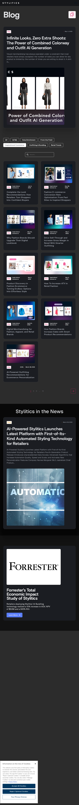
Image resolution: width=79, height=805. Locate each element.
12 (43, 391)
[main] (19, 782)
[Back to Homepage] (11, 3)
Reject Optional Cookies (19, 791)
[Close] (35, 763)
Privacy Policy (12, 781)
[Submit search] (27, 154)
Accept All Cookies (19, 786)
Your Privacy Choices (19, 797)
